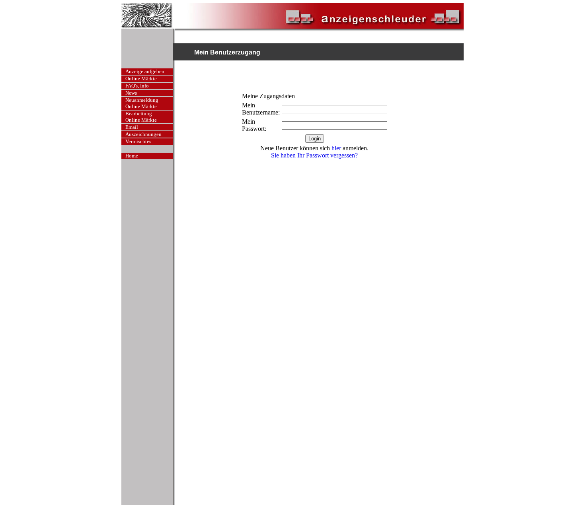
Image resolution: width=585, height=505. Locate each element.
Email (131, 127)
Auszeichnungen (143, 134)
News (131, 93)
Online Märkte (141, 79)
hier (336, 148)
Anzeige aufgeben (144, 71)
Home (131, 156)
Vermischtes (138, 141)
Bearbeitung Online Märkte (141, 117)
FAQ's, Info (137, 86)
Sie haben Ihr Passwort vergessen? (314, 155)
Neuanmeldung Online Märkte (141, 103)
